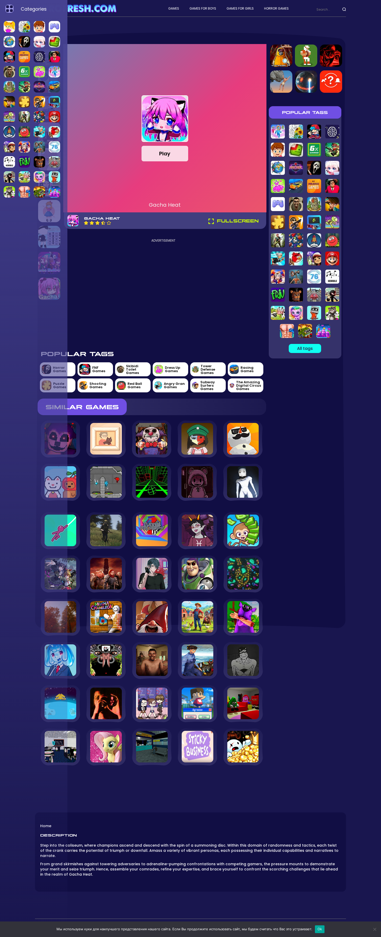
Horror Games (276, 8)
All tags (305, 348)
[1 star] (86, 223)
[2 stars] (92, 223)
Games (173, 8)
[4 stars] (103, 223)
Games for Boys (202, 8)
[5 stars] (109, 223)
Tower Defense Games (208, 369)
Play (164, 153)
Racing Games (247, 369)
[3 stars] (97, 223)
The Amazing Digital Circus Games (248, 385)
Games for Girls (240, 8)
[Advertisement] (163, 294)
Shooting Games (97, 385)
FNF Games (98, 369)
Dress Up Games (172, 369)
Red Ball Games (135, 385)
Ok (320, 929)
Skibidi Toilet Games (132, 369)
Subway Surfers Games (207, 385)
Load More (152, 779)
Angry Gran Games (174, 385)
